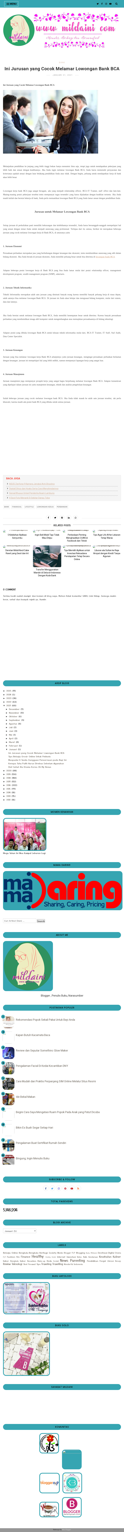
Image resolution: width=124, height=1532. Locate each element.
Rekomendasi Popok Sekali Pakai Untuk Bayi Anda (45, 1019)
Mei (11, 734)
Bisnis (60, 1252)
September (15, 719)
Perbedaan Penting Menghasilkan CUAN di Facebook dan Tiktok (77, 538)
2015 (8, 788)
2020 (9, 770)
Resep (118, 1260)
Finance (25, 1256)
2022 (9, 701)
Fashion (11, 1256)
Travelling (57, 1264)
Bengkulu (23, 1252)
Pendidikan (92, 1260)
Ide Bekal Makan (25, 1096)
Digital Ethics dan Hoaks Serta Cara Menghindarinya (33, 488)
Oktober (13, 716)
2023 (9, 698)
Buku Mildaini (91, 1253)
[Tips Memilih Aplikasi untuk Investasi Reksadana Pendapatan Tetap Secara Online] (77, 546)
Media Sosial (53, 1260)
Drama (118, 1252)
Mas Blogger (66, 1529)
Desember (14, 709)
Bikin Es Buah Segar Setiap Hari (34, 1127)
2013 (8, 795)
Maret (12, 741)
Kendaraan (93, 1256)
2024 (9, 694)
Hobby (48, 1257)
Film (18, 1256)
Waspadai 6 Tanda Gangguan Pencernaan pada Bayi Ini (37, 759)
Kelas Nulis (82, 1256)
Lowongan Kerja (45, 507)
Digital (111, 1252)
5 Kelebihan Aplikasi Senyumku (17, 536)
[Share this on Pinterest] (62, 517)
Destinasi (102, 1252)
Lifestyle (29, 507)
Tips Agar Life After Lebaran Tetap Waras (106, 536)
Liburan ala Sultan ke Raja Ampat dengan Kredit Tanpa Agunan (106, 553)
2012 (8, 799)
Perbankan (62, 507)
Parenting (77, 1260)
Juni (11, 730)
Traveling (46, 1264)
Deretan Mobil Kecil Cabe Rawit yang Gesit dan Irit (17, 552)
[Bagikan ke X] (55, 517)
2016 (8, 785)
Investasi (71, 1256)
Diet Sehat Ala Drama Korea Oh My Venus (29, 766)
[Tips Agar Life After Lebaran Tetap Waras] (107, 531)
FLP (4, 1257)
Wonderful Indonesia (73, 1264)
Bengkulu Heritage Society (42, 1252)
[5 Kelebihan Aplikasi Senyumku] (17, 531)
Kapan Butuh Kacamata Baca (33, 1035)
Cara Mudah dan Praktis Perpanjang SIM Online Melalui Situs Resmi (56, 1081)
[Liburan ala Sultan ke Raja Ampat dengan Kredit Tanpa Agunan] (107, 546)
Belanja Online (10, 1252)
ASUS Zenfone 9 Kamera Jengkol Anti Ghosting (32, 484)
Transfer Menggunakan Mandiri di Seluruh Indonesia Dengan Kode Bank (47, 572)
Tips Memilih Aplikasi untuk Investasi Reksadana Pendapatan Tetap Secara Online (77, 554)
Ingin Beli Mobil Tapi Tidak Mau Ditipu (47, 536)
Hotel (54, 1257)
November (14, 712)
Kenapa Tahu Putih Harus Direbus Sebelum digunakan (36, 763)
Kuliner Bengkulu (11, 1260)
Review (7, 1264)
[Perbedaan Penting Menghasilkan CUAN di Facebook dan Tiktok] (77, 531)
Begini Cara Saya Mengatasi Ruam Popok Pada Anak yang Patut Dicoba (58, 1112)
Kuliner (117, 1256)
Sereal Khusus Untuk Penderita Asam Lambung (31, 493)
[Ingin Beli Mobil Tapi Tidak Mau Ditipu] (47, 531)
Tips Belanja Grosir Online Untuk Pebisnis (29, 756)
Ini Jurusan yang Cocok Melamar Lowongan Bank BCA (36, 752)
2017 (8, 781)
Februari (14, 745)
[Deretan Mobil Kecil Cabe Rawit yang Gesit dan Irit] (17, 546)
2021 (9, 705)
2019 (8, 774)
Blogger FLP (69, 1252)
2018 (8, 777)
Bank (62, 62)
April (11, 738)
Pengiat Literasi (107, 1260)
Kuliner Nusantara (28, 1260)
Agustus (13, 723)
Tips (38, 1264)
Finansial (17, 507)
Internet (61, 1256)
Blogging (80, 1252)
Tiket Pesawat (29, 1264)
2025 (9, 690)
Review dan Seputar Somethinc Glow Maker (42, 1050)
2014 (8, 792)
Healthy (38, 1256)
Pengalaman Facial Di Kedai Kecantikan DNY (42, 1065)
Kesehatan (105, 1256)
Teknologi (17, 1264)
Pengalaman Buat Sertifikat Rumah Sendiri (41, 1142)
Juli (11, 727)
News (64, 1260)
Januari (13, 749)
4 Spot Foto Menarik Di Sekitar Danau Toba (29, 498)
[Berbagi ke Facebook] (48, 517)
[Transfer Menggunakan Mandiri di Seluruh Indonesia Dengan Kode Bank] (47, 556)
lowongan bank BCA (105, 257)
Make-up (41, 1260)
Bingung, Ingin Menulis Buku (32, 1158)
